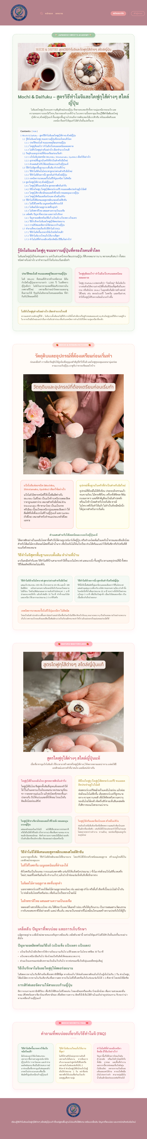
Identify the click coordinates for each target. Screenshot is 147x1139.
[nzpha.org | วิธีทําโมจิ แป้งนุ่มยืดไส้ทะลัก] (19, 13)
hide (34, 131)
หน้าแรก (49, 13)
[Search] (41, 13)
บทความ (59, 13)
